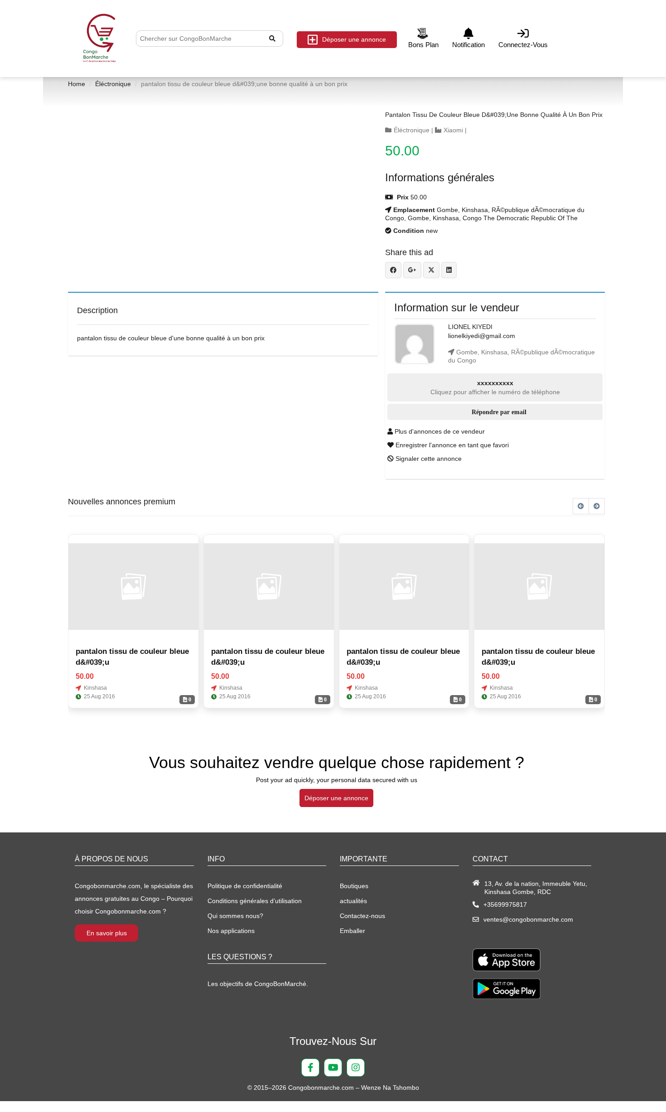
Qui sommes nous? (235, 915)
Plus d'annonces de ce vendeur (439, 431)
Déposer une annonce (354, 39)
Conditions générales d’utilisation (255, 900)
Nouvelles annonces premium (121, 502)
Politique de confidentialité (245, 886)
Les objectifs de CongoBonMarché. (258, 983)
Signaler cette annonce (428, 458)
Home (76, 83)
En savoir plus (107, 933)
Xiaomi (453, 130)
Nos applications (231, 930)
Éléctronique (113, 83)
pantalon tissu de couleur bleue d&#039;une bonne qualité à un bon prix (494, 114)
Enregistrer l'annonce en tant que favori (451, 445)
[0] (133, 587)
